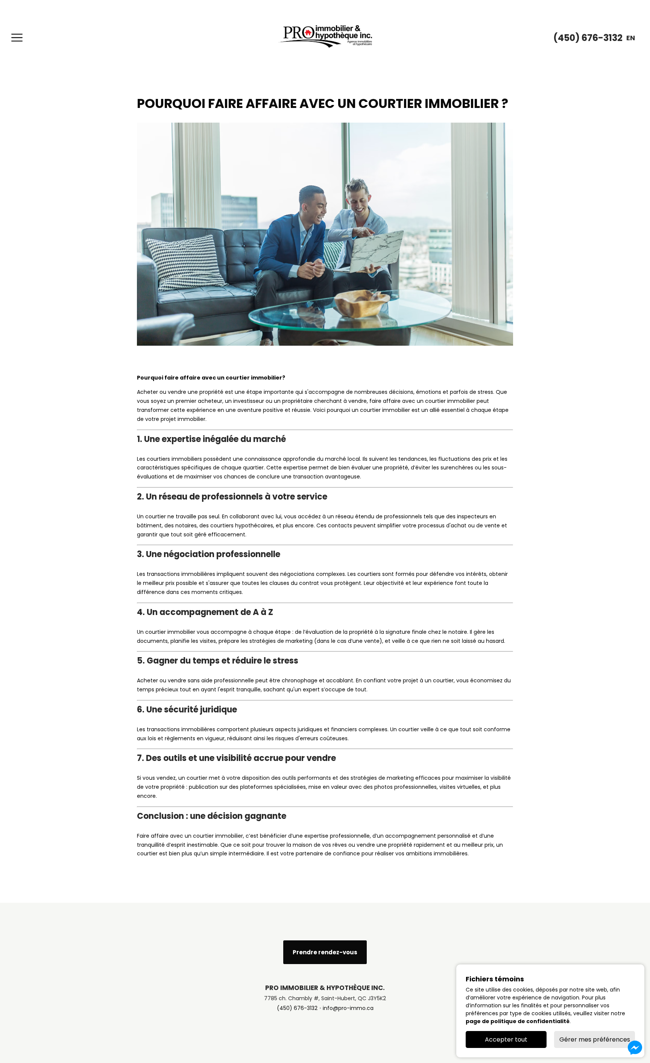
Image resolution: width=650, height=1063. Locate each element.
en (630, 38)
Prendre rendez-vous (325, 952)
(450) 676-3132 (297, 1008)
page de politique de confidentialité (518, 1021)
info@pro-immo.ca (348, 1008)
